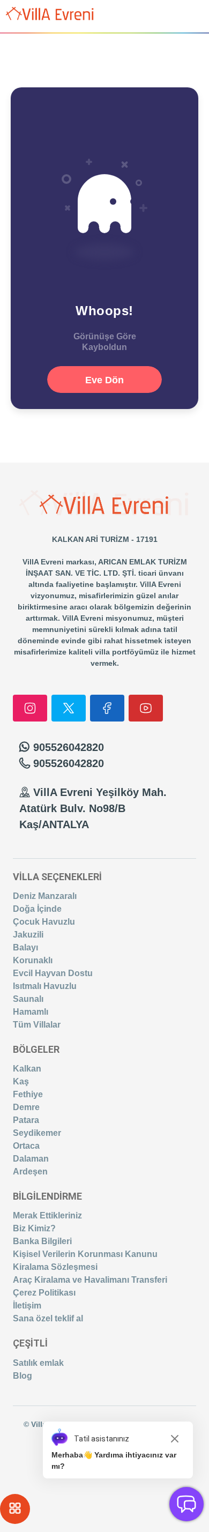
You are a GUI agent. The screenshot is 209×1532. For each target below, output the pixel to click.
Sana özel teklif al (48, 1318)
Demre (26, 1107)
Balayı (25, 947)
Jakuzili (28, 934)
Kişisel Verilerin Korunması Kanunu (85, 1254)
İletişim (27, 1305)
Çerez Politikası (44, 1292)
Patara (26, 1120)
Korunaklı (33, 960)
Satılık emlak (38, 1362)
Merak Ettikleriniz (47, 1215)
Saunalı (28, 998)
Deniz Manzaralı (45, 896)
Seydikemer (37, 1132)
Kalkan (27, 1068)
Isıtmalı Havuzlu (45, 986)
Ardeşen (30, 1171)
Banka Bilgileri (42, 1241)
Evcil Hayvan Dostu (53, 973)
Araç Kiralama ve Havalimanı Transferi (90, 1279)
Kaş (21, 1081)
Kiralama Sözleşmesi (55, 1266)
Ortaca (26, 1145)
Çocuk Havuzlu (44, 921)
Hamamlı (30, 1011)
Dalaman (31, 1158)
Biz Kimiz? (34, 1228)
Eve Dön (104, 380)
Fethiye (28, 1094)
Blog (22, 1375)
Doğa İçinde (37, 908)
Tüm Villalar (37, 1024)
